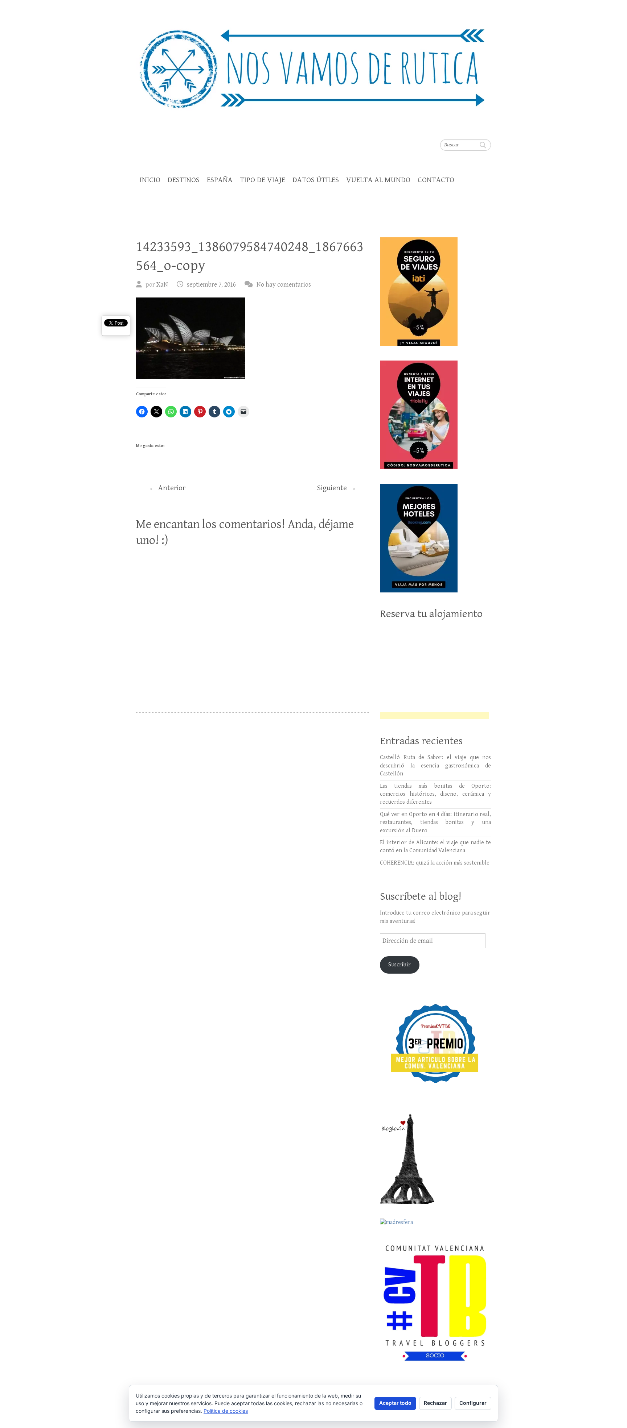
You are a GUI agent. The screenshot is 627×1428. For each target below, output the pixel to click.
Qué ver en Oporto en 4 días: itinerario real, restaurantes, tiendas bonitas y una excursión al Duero (435, 822)
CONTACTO (436, 180)
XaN (162, 284)
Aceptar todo (395, 1403)
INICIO (150, 180)
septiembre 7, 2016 (211, 284)
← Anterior (167, 488)
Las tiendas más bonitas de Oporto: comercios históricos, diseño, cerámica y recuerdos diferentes (435, 794)
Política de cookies (226, 1411)
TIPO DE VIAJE (262, 180)
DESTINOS (184, 180)
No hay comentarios (284, 284)
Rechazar (435, 1403)
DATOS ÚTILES (315, 180)
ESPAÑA (220, 180)
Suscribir (399, 964)
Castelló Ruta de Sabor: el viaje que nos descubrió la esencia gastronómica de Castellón (435, 765)
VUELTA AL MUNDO (378, 180)
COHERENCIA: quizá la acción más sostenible (434, 862)
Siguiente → (336, 488)
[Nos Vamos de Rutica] (313, 63)
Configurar (473, 1403)
